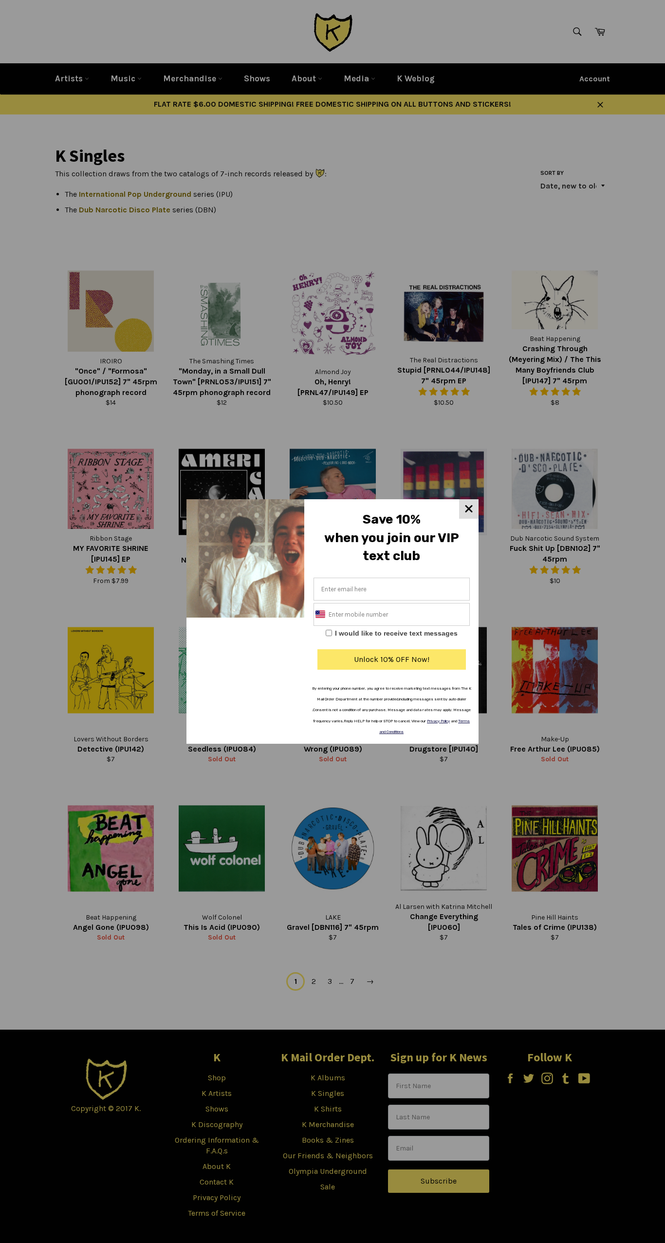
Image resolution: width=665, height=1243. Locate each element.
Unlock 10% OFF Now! (391, 659)
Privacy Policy (438, 721)
